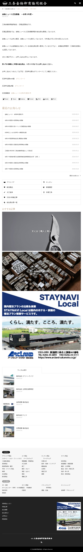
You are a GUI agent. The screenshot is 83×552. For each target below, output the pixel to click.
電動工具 (24, 476)
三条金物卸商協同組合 (36, 549)
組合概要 (4, 509)
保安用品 (63, 461)
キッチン (49, 182)
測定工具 (44, 471)
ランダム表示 (21, 370)
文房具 (43, 469)
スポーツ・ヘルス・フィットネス (12, 458)
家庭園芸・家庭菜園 (67, 463)
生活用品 (4, 474)
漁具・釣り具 (65, 471)
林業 (3, 471)
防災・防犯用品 (65, 474)
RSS (41, 542)
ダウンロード (20, 79)
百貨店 (24, 490)
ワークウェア (47, 458)
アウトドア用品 (6, 456)
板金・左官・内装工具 (67, 469)
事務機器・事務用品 (28, 461)
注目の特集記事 (12, 197)
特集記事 (4, 506)
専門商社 (48, 487)
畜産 (23, 474)
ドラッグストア (46, 485)
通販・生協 (45, 490)
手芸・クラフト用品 (8, 469)
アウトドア (10, 182)
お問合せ (4, 516)
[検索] (75, 3)
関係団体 (4, 519)
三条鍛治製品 (6, 461)
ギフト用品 (64, 456)
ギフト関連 (25, 485)
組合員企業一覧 (12, 202)
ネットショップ (65, 485)
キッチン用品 (45, 456)
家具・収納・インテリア (49, 463)
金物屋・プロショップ (67, 490)
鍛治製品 (10, 187)
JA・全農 (5, 485)
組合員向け (5, 513)
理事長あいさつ (6, 503)
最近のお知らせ (74, 175)
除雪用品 (4, 476)
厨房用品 (4, 463)
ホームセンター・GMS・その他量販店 (13, 487)
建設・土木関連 (65, 466)
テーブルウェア (28, 458)
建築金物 (44, 466)
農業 (43, 474)
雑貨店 (4, 493)
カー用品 (24, 456)
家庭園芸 (49, 187)
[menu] (80, 3)
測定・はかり (26, 471)
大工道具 (10, 192)
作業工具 (49, 192)
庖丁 (23, 466)
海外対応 (4, 490)
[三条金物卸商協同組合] (24, 3)
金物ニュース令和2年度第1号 (21, 93)
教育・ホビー (26, 469)
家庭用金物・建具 (7, 466)
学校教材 (29, 487)
